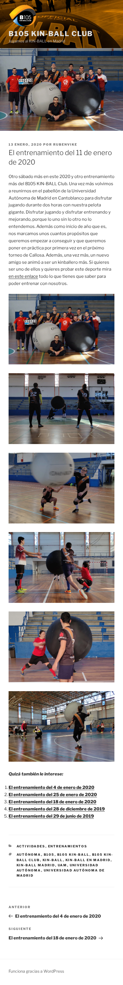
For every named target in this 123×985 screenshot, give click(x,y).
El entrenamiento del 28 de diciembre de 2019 (57, 809)
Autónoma (29, 855)
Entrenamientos (68, 846)
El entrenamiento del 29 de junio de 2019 (51, 816)
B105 (49, 855)
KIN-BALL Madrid (36, 865)
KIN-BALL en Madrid (88, 860)
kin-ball (53, 860)
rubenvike (65, 144)
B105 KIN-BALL (73, 855)
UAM (62, 865)
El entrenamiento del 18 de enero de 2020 (52, 801)
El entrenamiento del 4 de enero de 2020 (51, 787)
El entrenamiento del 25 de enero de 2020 (53, 794)
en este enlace (23, 276)
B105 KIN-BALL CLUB (51, 34)
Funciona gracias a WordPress (36, 971)
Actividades (31, 846)
